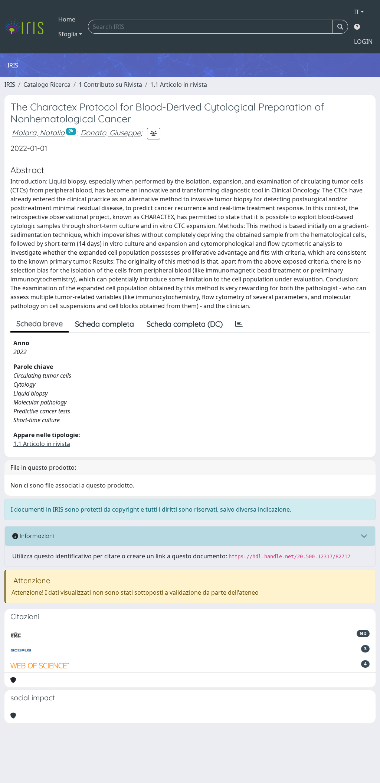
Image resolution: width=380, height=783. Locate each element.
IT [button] (356, 12)
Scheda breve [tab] (39, 323)
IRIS (9, 84)
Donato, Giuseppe (111, 132)
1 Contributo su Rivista (110, 84)
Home (66, 19)
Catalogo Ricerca (47, 84)
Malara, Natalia (38, 132)
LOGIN (363, 41)
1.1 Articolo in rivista (178, 84)
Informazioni (36, 535)
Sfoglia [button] (68, 34)
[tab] (239, 324)
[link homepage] (26, 27)
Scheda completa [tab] (104, 323)
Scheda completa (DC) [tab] (185, 323)
